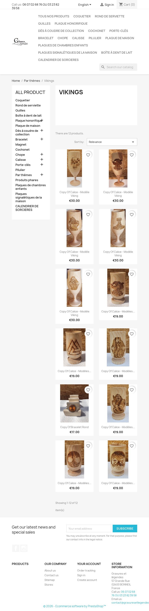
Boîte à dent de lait (116, 53)
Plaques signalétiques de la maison (67, 53)
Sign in (81, 575)
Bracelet (45, 38)
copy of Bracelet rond (74, 427)
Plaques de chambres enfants (63, 45)
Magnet (20, 144)
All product (30, 92)
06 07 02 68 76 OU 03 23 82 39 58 (35, 6)
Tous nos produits (53, 16)
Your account (89, 564)
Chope (63, 38)
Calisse (78, 38)
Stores (49, 584)
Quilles (44, 24)
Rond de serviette (109, 16)
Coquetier (82, 16)
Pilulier (95, 38)
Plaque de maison (119, 38)
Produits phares (26, 180)
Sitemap (50, 580)
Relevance (112, 142)
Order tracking (86, 570)
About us (50, 570)
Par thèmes (23, 175)
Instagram (23, 548)
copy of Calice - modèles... (118, 311)
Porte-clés (118, 31)
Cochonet (96, 31)
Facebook (15, 548)
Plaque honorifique (71, 24)
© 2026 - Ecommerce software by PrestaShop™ (74, 606)
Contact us (52, 575)
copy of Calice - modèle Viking (74, 193)
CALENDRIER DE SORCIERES (58, 60)
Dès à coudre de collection (61, 31)
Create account (87, 580)
